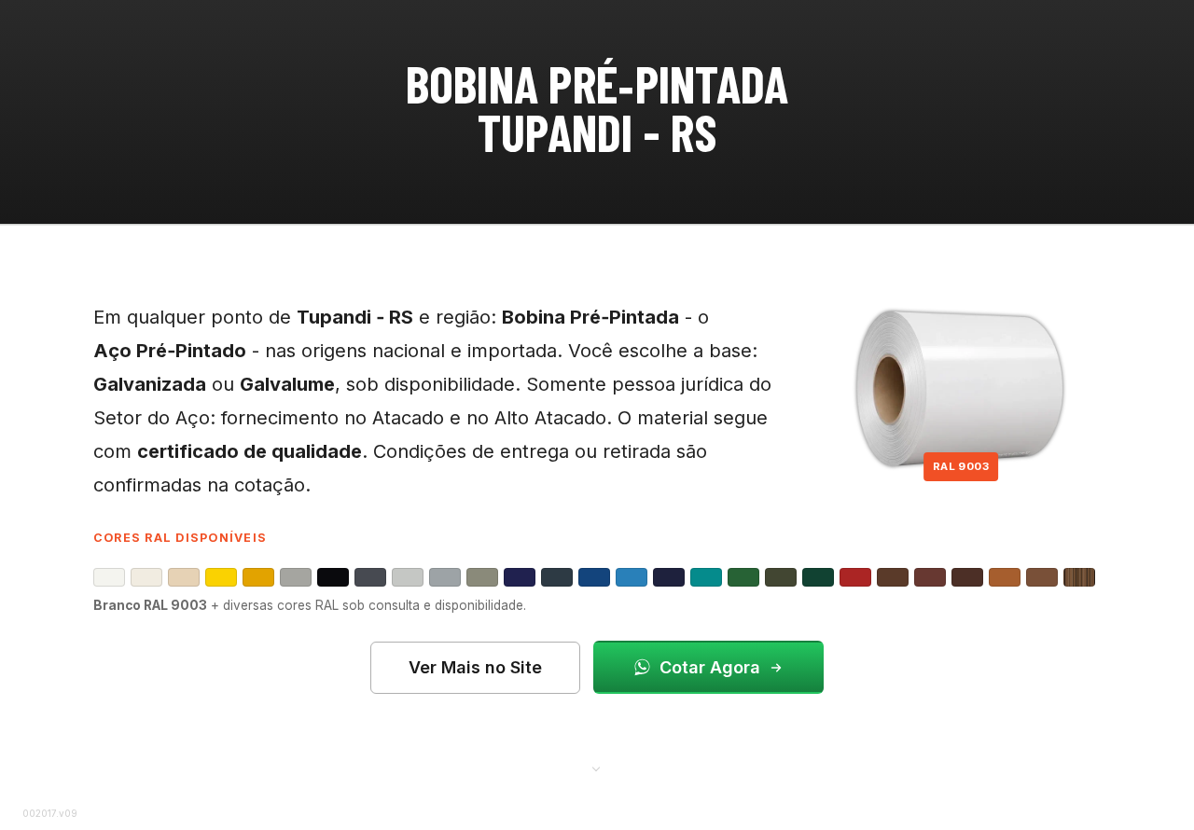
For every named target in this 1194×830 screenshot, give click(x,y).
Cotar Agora (709, 667)
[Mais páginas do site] (597, 767)
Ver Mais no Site (475, 667)
